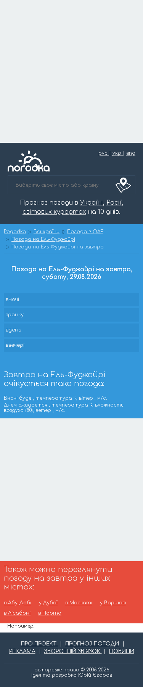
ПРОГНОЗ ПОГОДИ (92, 644)
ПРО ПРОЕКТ (39, 644)
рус (103, 153)
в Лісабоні (17, 613)
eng (130, 153)
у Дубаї (48, 603)
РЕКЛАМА (22, 651)
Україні (91, 202)
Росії (114, 202)
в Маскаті (78, 603)
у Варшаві (113, 603)
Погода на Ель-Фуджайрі (43, 239)
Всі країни (46, 231)
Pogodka (15, 231)
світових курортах (54, 211)
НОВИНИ (121, 651)
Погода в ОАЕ (85, 231)
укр (117, 153)
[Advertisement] (71, 71)
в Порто (49, 613)
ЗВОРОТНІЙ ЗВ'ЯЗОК (73, 651)
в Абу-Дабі (17, 603)
